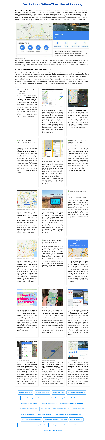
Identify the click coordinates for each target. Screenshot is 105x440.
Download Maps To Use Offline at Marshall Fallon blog (52, 4)
